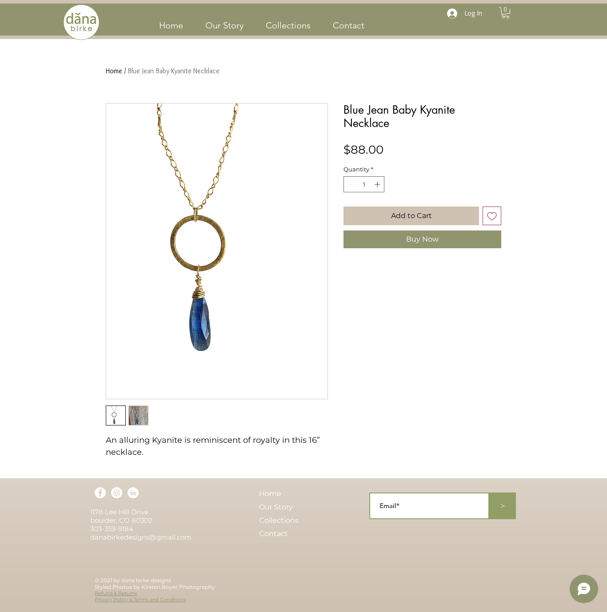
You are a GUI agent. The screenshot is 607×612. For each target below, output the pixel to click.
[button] (505, 12)
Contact (273, 533)
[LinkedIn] (133, 492)
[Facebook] (100, 492)
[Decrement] (350, 184)
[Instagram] (116, 492)
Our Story (276, 507)
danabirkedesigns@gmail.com (141, 537)
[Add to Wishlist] (492, 216)
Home (114, 71)
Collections (279, 520)
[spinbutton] (364, 184)
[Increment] (378, 184)
